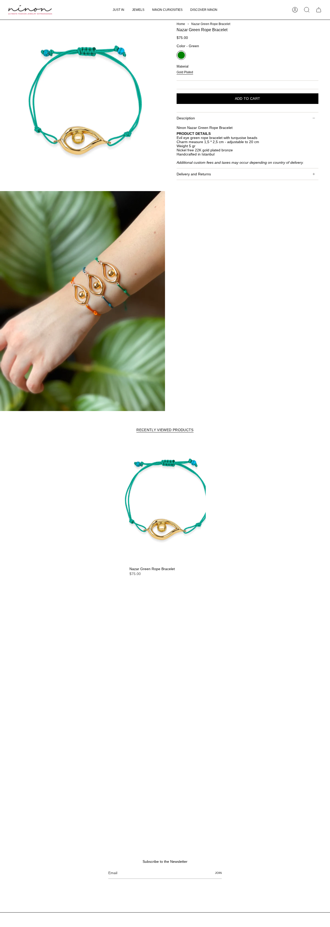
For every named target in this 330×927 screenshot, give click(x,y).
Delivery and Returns (194, 174)
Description (186, 118)
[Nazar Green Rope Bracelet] (165, 502)
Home (181, 24)
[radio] (181, 55)
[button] (138, 10)
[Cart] (319, 9)
